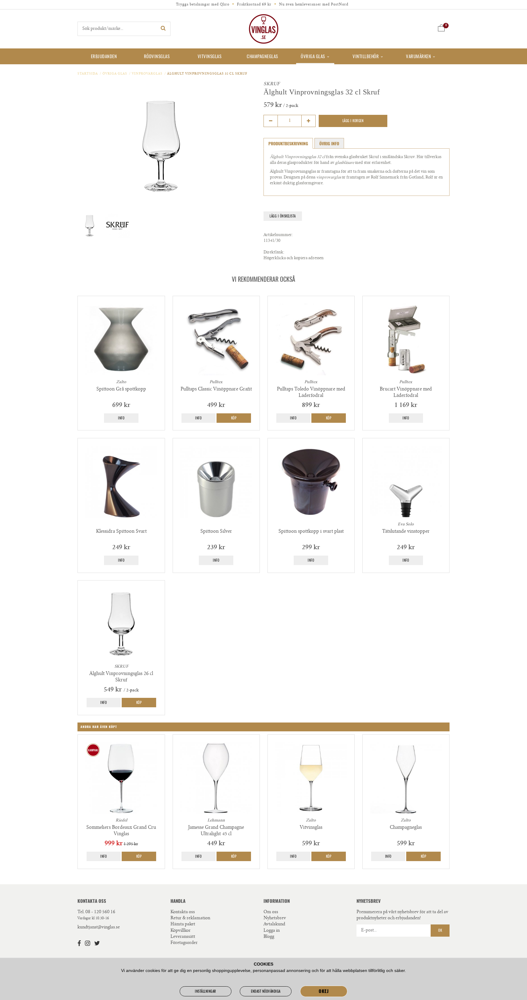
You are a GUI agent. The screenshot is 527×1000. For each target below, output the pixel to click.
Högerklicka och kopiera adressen (294, 258)
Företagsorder (184, 943)
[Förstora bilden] (161, 146)
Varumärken (418, 56)
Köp (234, 418)
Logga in (272, 931)
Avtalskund (274, 924)
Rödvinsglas (157, 56)
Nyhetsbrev (275, 918)
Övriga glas (313, 56)
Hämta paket (182, 924)
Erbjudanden (104, 56)
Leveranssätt (182, 937)
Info (121, 418)
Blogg (269, 937)
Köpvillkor (180, 931)
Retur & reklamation (190, 918)
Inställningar (205, 991)
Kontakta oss (182, 912)
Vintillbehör (366, 56)
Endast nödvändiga (266, 991)
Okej (323, 991)
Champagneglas (262, 56)
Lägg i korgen (353, 120)
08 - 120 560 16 (100, 912)
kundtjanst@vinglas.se (98, 927)
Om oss (271, 912)
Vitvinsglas (210, 56)
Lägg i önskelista (283, 216)
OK (440, 930)
